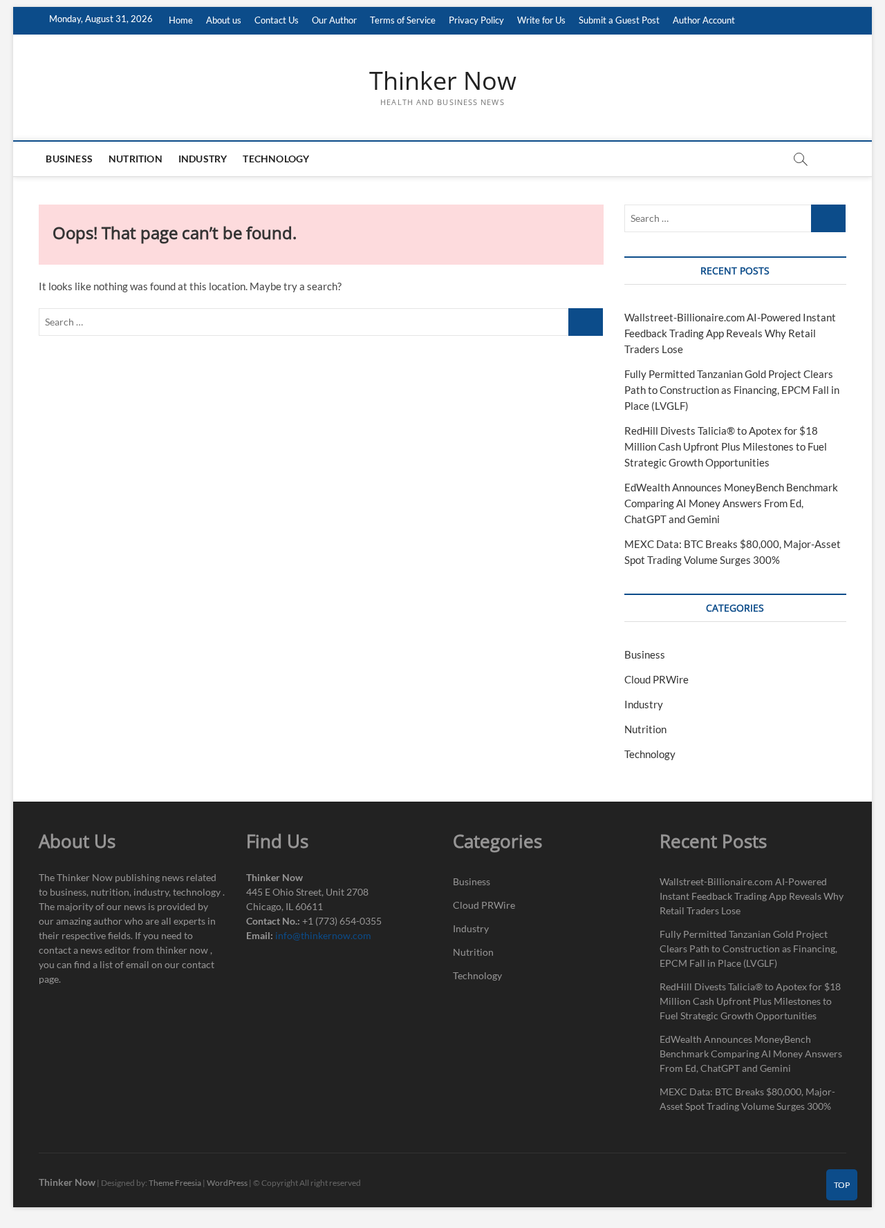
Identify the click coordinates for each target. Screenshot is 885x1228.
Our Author (334, 20)
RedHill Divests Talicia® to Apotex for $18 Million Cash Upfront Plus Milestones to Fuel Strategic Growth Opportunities (725, 446)
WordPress (227, 1183)
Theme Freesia (175, 1183)
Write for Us (541, 20)
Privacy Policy (476, 20)
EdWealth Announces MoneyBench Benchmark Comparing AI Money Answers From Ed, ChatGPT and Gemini (731, 503)
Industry (202, 158)
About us (223, 20)
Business (69, 158)
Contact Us (276, 20)
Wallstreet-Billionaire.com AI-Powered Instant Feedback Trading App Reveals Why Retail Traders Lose (730, 333)
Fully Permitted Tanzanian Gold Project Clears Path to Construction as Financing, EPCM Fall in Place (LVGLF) (731, 390)
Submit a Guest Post (619, 20)
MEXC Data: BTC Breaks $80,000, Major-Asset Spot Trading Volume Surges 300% (747, 1099)
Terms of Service (403, 20)
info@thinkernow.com (323, 935)
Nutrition (135, 158)
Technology (276, 158)
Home (181, 20)
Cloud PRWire (656, 679)
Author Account (704, 20)
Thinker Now (442, 81)
